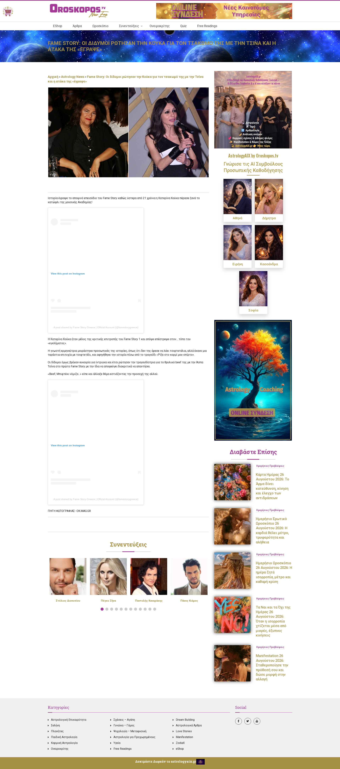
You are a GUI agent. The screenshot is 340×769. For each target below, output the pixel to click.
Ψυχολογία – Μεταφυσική (130, 731)
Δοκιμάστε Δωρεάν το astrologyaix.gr (165, 761)
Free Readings (123, 748)
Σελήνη (55, 725)
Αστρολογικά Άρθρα (189, 725)
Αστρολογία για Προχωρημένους (134, 737)
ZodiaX (180, 743)
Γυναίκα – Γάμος (124, 725)
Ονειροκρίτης (60, 748)
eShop (180, 748)
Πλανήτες (57, 731)
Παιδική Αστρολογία (64, 737)
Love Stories (184, 731)
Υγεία (117, 743)
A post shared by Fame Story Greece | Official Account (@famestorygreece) (95, 327)
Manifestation (184, 737)
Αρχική (53, 77)
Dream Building (185, 719)
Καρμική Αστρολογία (64, 743)
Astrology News (72, 77)
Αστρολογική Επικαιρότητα (68, 719)
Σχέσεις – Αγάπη (124, 719)
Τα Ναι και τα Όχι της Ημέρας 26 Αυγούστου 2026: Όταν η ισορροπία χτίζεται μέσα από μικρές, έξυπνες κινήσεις (273, 621)
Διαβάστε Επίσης (253, 452)
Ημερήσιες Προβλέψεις (270, 465)
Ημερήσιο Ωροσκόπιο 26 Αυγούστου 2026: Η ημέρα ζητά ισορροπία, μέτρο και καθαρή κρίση (274, 572)
